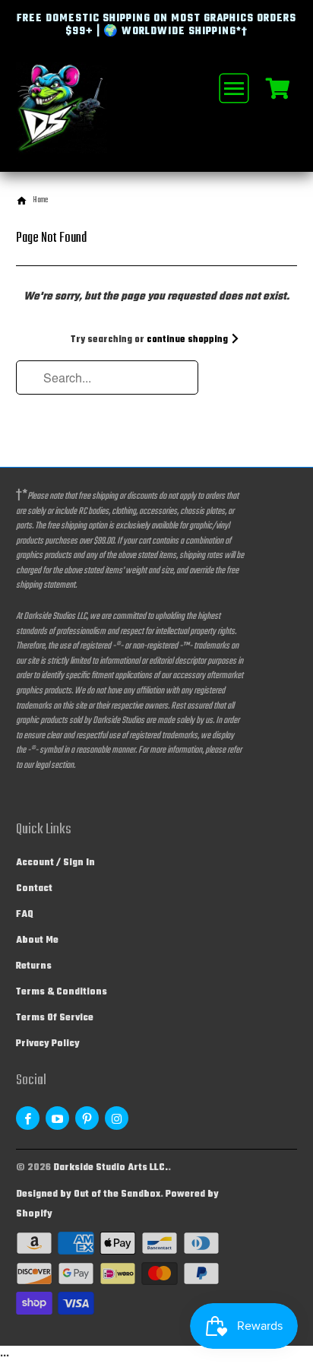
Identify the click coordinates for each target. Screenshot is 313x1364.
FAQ (24, 914)
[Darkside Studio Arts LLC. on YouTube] (57, 1118)
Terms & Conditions (61, 992)
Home (40, 200)
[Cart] (277, 87)
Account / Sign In (55, 863)
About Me (37, 940)
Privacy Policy (48, 1044)
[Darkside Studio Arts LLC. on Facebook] (28, 1118)
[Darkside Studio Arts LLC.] (77, 117)
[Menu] (231, 88)
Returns (34, 966)
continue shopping (188, 340)
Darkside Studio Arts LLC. (110, 1167)
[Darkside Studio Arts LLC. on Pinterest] (87, 1118)
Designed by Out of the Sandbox (88, 1194)
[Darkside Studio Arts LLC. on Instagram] (116, 1118)
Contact (34, 888)
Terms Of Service (54, 1018)
